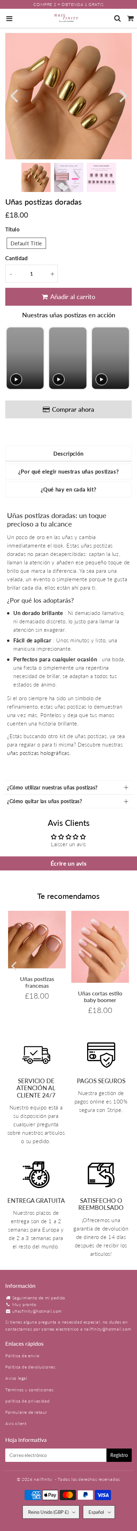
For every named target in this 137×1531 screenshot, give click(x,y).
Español (96, 1512)
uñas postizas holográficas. (39, 753)
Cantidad (16, 258)
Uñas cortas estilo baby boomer (100, 996)
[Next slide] (123, 358)
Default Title (26, 243)
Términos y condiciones (29, 1389)
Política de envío (22, 1355)
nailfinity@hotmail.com (107, 1329)
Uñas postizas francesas (37, 982)
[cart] (130, 18)
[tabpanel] (36, 177)
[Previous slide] (13, 358)
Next (123, 95)
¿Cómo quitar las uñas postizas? (44, 801)
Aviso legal (16, 1378)
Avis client (16, 1423)
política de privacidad (27, 1401)
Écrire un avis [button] (68, 863)
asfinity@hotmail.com (40, 1311)
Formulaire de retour (26, 1412)
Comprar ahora (73, 409)
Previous (13, 95)
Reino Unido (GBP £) (48, 1512)
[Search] (117, 18)
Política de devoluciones (30, 1367)
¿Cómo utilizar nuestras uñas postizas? (52, 787)
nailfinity (43, 1479)
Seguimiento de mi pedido (38, 1297)
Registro (119, 1455)
